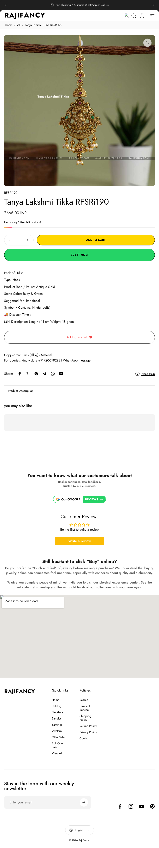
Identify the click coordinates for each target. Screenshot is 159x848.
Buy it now (80, 255)
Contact (84, 738)
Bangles (56, 718)
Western (57, 731)
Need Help (148, 374)
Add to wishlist (77, 337)
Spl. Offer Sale (58, 745)
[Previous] (5, 5)
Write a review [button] (79, 541)
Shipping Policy (85, 718)
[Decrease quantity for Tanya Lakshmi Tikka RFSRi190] (9, 240)
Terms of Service (85, 708)
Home (8, 25)
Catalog (56, 706)
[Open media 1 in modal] (147, 43)
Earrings (57, 725)
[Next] (153, 5)
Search (84, 700)
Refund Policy (88, 726)
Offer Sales (58, 737)
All (18, 25)
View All (57, 753)
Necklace (57, 712)
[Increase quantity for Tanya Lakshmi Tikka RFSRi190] (28, 240)
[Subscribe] (84, 802)
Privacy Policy (88, 732)
